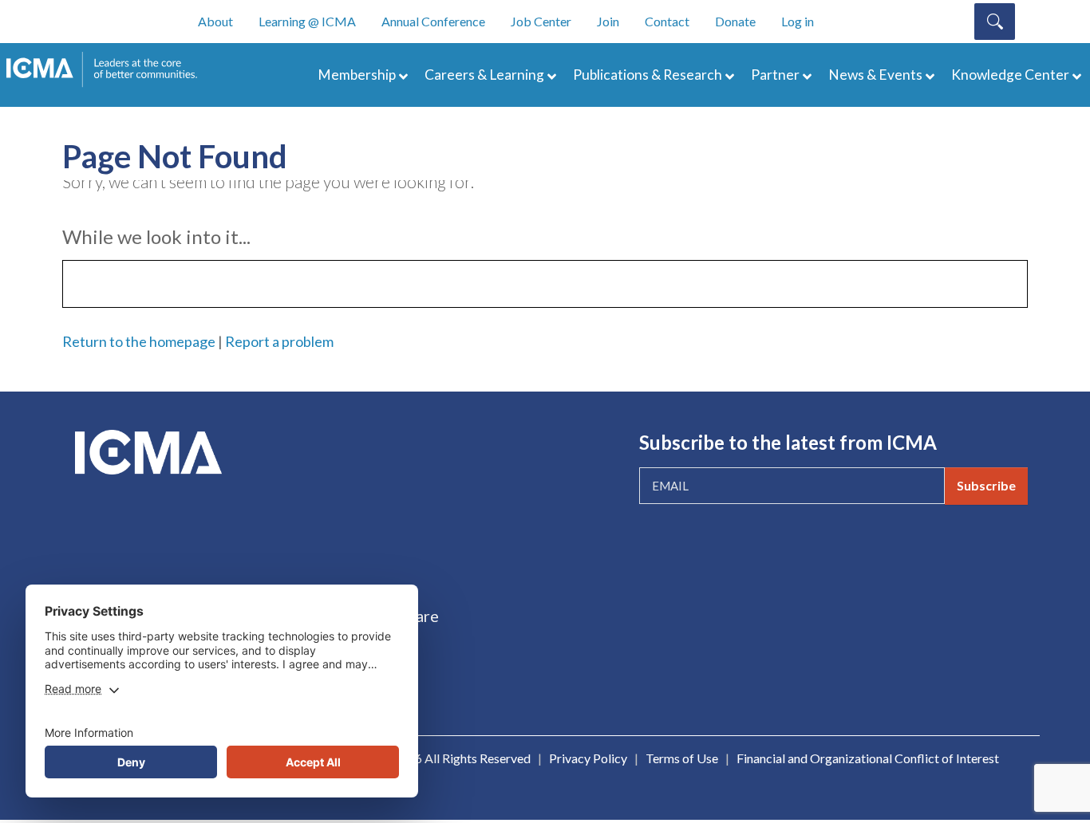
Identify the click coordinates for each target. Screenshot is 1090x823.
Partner (775, 74)
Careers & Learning (484, 74)
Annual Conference (433, 21)
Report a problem (279, 341)
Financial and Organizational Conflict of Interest (868, 758)
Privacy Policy (588, 758)
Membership (357, 74)
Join (608, 21)
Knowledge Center (1010, 74)
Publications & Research (647, 74)
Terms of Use (682, 758)
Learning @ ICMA (307, 21)
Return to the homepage (138, 341)
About (215, 21)
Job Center (541, 21)
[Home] (109, 69)
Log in (797, 21)
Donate (735, 21)
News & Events (875, 74)
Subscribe (986, 485)
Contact (667, 21)
